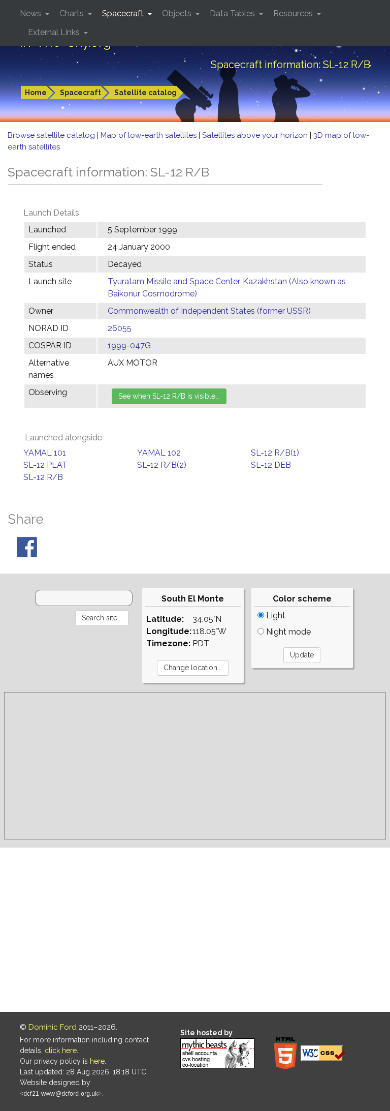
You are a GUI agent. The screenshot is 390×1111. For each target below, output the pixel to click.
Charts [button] (72, 13)
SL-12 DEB (271, 465)
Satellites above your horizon (256, 135)
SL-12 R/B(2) (161, 465)
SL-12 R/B (43, 477)
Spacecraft (80, 92)
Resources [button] (294, 13)
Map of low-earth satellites (150, 135)
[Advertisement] (195, 766)
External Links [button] (55, 32)
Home (36, 92)
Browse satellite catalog (52, 135)
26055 (120, 328)
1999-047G (129, 345)
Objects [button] (177, 13)
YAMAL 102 (159, 453)
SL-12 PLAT (45, 465)
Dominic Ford (52, 1027)
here (97, 1061)
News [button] (31, 13)
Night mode (287, 632)
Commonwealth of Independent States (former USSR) (209, 311)
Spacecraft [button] (124, 13)
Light (274, 615)
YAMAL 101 (44, 453)
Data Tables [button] (233, 13)
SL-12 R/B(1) (275, 453)
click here (61, 1050)
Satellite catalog (145, 92)
